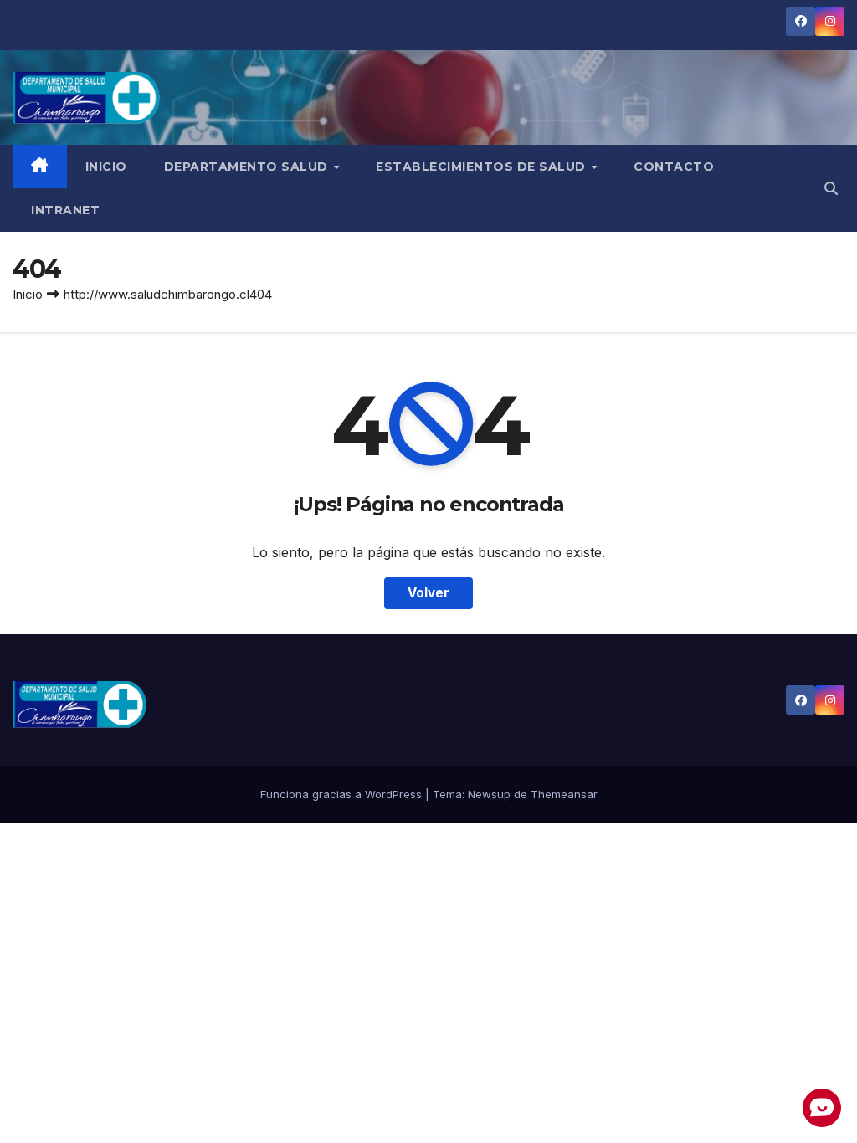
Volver (428, 593)
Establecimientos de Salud (482, 166)
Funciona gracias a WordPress (342, 794)
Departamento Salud (248, 166)
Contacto (674, 166)
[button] (831, 188)
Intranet (65, 210)
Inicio (106, 166)
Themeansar (564, 794)
